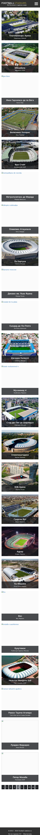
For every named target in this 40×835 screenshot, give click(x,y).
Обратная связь (27, 834)
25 (29, 787)
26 (33, 787)
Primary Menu (36, 4)
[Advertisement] (20, 806)
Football (14, 3)
